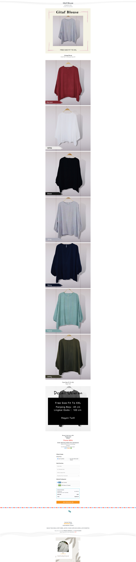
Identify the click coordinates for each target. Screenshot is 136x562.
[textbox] (68, 476)
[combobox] (68, 476)
